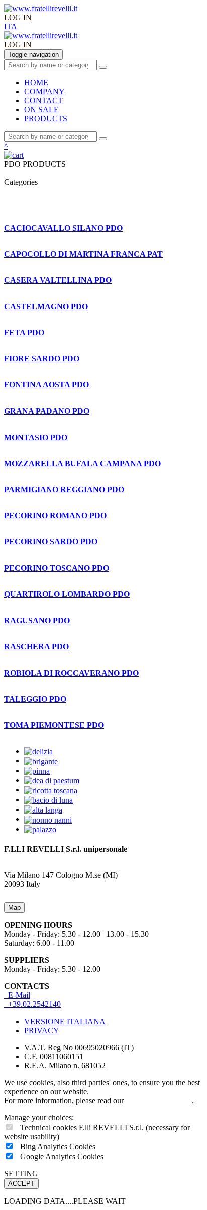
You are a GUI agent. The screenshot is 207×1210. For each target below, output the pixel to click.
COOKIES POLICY (159, 1100)
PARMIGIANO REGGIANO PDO (64, 489)
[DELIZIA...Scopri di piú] (38, 751)
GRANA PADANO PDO (46, 411)
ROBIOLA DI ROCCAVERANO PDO (71, 673)
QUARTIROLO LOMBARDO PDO (67, 594)
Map (14, 907)
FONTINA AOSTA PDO (46, 384)
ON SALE (41, 109)
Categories (23, 182)
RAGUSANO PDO (37, 620)
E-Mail (17, 995)
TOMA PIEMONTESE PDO (54, 725)
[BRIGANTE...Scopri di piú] (41, 760)
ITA (10, 26)
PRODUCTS (45, 118)
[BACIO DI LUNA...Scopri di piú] (48, 799)
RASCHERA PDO (36, 646)
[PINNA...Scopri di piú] (37, 770)
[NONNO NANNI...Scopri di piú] (48, 819)
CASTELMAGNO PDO (46, 306)
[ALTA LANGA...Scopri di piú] (43, 809)
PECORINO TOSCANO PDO (56, 568)
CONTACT (43, 100)
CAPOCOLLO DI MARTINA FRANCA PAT (83, 254)
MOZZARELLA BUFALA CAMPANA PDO (82, 463)
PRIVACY (41, 1030)
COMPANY (44, 91)
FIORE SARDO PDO (41, 358)
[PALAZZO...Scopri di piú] (40, 829)
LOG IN (18, 17)
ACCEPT (21, 1183)
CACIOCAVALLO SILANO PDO (63, 228)
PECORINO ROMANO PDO (55, 515)
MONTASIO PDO (35, 437)
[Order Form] (103, 155)
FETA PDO (24, 332)
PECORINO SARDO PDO (50, 541)
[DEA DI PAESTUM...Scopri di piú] (51, 780)
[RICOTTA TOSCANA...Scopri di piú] (50, 789)
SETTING (21, 1173)
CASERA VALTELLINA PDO (58, 280)
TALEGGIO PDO (35, 699)
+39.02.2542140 (32, 1004)
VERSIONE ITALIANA (65, 1021)
